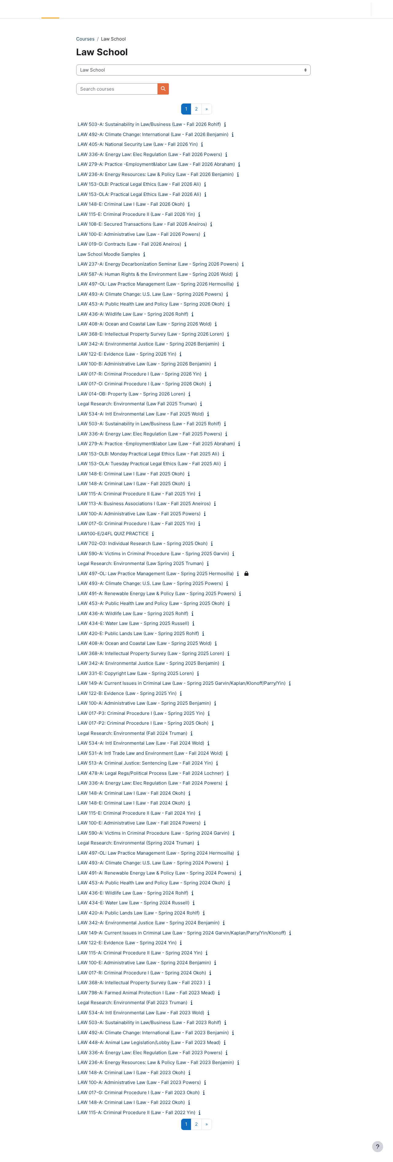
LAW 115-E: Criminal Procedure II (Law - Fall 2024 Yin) (136, 813)
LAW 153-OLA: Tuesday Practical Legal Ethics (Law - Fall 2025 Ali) (149, 463)
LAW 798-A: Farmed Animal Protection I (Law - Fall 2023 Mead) (146, 993)
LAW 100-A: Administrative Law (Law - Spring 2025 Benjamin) (144, 703)
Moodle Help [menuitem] (120, 9)
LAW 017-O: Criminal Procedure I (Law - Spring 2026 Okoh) (142, 384)
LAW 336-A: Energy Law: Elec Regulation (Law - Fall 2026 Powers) (150, 154)
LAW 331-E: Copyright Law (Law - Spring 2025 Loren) (136, 673)
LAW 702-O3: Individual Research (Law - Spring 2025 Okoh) (143, 543)
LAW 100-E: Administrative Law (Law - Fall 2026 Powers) (139, 234)
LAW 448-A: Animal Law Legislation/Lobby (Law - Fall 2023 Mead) (149, 1042)
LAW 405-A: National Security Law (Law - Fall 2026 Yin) (138, 144)
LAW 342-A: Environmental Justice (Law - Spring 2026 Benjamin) (148, 344)
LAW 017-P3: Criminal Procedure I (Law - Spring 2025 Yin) (141, 713)
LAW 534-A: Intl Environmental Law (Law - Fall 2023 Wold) (141, 1013)
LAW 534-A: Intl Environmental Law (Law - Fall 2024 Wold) (141, 743)
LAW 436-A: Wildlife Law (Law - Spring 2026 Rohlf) (133, 314)
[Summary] (226, 124)
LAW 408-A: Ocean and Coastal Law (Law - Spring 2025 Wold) (145, 643)
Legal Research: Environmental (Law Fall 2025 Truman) (137, 404)
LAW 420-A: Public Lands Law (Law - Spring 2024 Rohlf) (139, 913)
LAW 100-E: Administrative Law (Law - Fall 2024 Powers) (139, 823)
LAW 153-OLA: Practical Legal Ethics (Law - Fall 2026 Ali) (139, 194)
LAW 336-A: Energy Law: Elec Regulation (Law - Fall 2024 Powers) (150, 783)
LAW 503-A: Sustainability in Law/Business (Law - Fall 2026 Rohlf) (149, 124)
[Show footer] (377, 1146)
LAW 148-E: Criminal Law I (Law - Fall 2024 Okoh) (131, 803)
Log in (381, 9)
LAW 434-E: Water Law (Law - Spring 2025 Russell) (133, 623)
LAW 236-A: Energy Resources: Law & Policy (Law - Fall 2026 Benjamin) (156, 174)
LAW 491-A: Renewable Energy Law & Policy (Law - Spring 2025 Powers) (157, 593)
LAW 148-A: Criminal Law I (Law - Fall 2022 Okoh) (131, 1102)
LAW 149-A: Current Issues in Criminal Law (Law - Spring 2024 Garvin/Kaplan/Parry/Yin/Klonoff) (182, 933)
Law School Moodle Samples (109, 254)
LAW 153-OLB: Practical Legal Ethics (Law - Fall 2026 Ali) (139, 184)
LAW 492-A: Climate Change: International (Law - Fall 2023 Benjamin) (153, 1032)
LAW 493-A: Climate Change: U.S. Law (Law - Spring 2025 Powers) (150, 583)
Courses (85, 39)
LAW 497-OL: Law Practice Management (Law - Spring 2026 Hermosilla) (156, 284)
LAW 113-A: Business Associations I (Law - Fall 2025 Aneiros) (144, 503)
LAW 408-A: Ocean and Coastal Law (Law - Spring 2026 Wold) (145, 324)
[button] (347, 9)
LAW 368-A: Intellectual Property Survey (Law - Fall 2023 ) (141, 982)
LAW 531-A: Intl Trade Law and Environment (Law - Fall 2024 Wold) (150, 753)
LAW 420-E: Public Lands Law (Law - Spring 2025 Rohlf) (138, 633)
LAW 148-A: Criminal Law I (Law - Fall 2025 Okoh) (131, 483)
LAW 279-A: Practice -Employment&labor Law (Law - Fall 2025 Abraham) (156, 443)
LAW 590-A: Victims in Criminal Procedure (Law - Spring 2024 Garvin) (153, 833)
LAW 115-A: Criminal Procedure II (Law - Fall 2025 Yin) (136, 494)
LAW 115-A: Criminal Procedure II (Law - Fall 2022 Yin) (136, 1112)
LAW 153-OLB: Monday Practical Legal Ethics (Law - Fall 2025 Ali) (148, 454)
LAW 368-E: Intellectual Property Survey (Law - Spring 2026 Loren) (151, 334)
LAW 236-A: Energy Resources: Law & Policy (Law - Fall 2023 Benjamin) (156, 1062)
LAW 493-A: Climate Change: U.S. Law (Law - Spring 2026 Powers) (150, 294)
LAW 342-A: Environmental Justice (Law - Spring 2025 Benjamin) (148, 663)
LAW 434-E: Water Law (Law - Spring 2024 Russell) (133, 903)
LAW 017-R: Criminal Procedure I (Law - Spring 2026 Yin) (139, 374)
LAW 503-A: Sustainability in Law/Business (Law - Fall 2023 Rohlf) (149, 1022)
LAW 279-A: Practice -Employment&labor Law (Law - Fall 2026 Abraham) (156, 164)
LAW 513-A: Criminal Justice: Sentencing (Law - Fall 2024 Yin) (145, 763)
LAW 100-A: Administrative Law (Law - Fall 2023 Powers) (139, 1082)
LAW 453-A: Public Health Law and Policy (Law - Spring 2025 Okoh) (151, 603)
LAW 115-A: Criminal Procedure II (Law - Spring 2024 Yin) (140, 953)
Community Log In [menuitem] (81, 9)
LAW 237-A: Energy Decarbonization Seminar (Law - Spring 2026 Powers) (158, 264)
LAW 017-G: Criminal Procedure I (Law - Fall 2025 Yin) (136, 523)
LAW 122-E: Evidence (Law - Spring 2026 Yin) (127, 354)
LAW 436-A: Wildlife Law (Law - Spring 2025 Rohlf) (133, 613)
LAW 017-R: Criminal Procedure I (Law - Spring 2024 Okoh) (142, 973)
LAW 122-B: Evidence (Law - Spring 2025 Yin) (127, 693)
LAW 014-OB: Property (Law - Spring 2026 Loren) (131, 394)
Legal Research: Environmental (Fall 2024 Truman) (132, 733)
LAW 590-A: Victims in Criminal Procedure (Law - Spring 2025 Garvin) (153, 553)
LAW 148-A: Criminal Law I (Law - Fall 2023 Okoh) (131, 1072)
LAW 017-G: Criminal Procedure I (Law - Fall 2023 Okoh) (139, 1092)
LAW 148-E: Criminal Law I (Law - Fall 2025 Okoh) (131, 474)
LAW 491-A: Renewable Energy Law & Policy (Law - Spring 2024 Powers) (157, 873)
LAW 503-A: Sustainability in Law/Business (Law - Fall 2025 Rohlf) (149, 424)
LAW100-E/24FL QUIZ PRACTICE (113, 533)
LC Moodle (19, 9)
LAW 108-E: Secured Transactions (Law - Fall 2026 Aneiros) (142, 224)
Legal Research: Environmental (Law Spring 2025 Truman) (141, 563)
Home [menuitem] (50, 9)
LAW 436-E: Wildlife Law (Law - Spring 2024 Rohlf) (133, 893)
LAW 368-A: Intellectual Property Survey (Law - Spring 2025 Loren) (151, 653)
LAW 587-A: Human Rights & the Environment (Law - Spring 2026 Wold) (155, 274)
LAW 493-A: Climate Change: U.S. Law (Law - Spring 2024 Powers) (150, 863)
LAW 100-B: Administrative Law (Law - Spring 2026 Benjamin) (144, 364)
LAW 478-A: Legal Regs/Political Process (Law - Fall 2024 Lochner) (151, 773)
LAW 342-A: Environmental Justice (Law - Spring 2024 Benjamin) (149, 923)
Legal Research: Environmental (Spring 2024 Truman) (136, 843)
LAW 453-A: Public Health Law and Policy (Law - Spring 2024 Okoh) (151, 883)
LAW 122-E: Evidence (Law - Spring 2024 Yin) (127, 943)
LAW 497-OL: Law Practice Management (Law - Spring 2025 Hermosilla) (156, 573)
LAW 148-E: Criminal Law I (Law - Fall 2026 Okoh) (131, 204)
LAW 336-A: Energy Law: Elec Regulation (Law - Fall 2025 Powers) (150, 434)
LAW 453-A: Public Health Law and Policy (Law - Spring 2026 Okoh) (151, 304)
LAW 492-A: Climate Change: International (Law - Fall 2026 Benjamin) (153, 134)
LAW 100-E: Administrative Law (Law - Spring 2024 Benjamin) (144, 962)
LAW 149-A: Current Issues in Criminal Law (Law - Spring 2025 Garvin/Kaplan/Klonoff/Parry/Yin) (182, 683)
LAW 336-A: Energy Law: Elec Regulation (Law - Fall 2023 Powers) (150, 1052)
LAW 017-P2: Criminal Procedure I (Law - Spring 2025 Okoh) (143, 723)
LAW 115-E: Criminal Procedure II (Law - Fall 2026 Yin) (136, 214)
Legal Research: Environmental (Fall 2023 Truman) (132, 1002)
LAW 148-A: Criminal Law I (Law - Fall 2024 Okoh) (131, 793)
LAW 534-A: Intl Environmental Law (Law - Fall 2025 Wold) (141, 414)
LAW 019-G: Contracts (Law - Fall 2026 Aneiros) (129, 244)
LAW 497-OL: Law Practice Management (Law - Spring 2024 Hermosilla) (156, 853)
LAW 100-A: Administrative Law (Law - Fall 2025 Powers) (139, 514)
